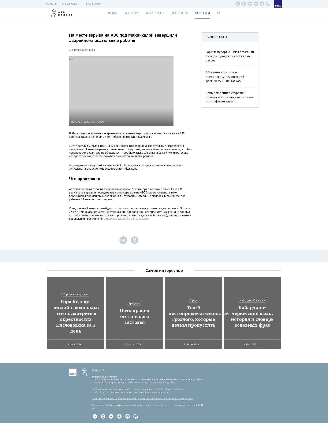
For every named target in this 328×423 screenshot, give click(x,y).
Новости (202, 13)
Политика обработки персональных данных (115, 398)
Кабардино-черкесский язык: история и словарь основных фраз (252, 316)
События (132, 13)
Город (193, 300)
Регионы (51, 3)
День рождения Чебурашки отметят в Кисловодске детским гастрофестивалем (229, 97)
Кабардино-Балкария (252, 300)
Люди (112, 13)
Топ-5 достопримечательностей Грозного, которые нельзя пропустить (193, 316)
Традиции (134, 303)
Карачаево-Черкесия (75, 294)
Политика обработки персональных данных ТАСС (166, 398)
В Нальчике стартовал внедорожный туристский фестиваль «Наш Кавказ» (225, 76)
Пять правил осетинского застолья (134, 316)
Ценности (179, 13)
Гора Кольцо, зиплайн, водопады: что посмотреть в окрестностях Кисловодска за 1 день (76, 316)
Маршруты (155, 13)
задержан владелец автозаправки (126, 218)
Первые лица (93, 3)
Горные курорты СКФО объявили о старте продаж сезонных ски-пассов (230, 56)
